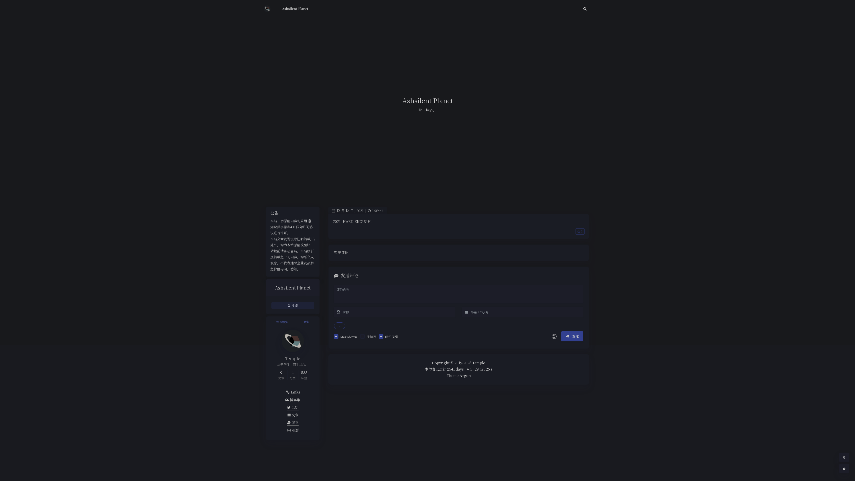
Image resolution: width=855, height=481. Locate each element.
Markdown (348, 336)
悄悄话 (371, 336)
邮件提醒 (391, 336)
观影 (295, 430)
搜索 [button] (294, 305)
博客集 (294, 399)
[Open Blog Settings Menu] (844, 468)
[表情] (554, 336)
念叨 (295, 407)
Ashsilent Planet (295, 8)
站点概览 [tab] (282, 322)
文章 (295, 415)
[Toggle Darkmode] (844, 457)
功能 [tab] (306, 322)
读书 (295, 422)
